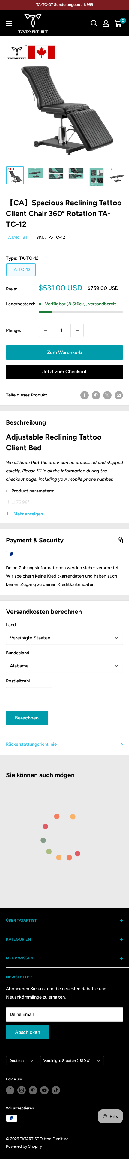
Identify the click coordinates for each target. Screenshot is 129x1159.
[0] (118, 23)
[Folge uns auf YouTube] (44, 1090)
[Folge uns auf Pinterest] (33, 1090)
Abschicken (27, 1032)
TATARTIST (17, 237)
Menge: (13, 330)
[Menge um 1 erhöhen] (77, 330)
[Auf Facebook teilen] (84, 395)
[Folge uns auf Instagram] (21, 1090)
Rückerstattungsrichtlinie (31, 744)
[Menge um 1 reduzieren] (45, 330)
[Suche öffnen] (94, 23)
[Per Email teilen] (119, 395)
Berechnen (27, 718)
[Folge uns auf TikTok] (56, 1090)
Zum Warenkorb (64, 352)
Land (11, 624)
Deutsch (16, 1060)
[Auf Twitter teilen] (107, 395)
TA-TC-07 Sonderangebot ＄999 (64, 4)
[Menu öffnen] (9, 23)
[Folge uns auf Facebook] (10, 1090)
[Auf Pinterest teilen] (96, 395)
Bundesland (17, 653)
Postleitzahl (18, 681)
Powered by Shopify (24, 1146)
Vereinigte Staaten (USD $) (67, 1060)
